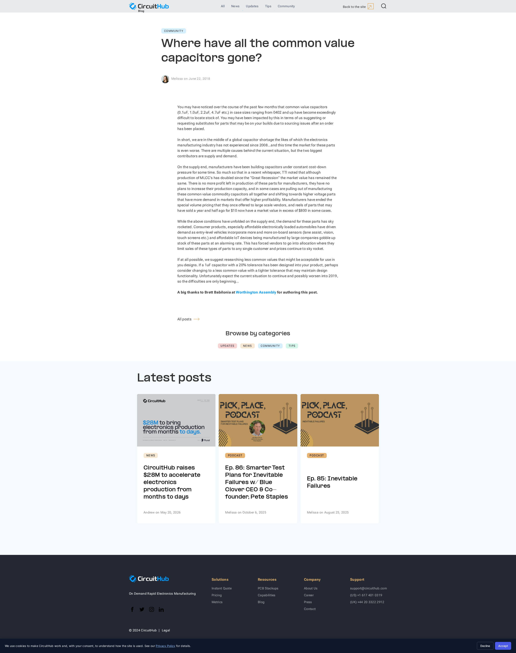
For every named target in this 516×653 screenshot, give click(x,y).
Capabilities (267, 595)
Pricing (217, 595)
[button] (383, 6)
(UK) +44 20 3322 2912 (367, 602)
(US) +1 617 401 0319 (366, 595)
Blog (261, 602)
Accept (503, 646)
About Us (311, 588)
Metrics (217, 602)
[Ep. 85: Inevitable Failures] (340, 458)
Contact (310, 609)
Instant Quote (222, 588)
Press (308, 602)
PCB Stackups (268, 588)
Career (309, 595)
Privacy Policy (165, 646)
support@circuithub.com (368, 588)
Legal (166, 630)
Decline (485, 646)
